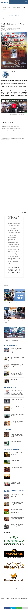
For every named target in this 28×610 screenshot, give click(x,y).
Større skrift (18, 29)
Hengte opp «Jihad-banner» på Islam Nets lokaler (11, 128)
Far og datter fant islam (16, 475)
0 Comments (8, 29)
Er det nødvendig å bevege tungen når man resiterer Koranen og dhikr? (17, 518)
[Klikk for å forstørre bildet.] (14, 50)
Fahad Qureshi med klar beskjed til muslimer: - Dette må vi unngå (14, 132)
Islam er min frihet (15, 460)
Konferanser (7, 30)
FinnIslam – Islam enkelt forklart (7, 8)
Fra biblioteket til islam (16, 467)
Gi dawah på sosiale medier (11, 340)
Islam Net (19, 28)
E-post (15, 30)
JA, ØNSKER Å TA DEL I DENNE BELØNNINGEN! (14, 270)
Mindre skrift (17, 29)
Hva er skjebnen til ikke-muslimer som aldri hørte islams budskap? (16, 511)
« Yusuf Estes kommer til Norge (15, 138)
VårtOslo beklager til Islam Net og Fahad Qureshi (11, 126)
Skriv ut (12, 30)
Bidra (6, 290)
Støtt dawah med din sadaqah (11, 302)
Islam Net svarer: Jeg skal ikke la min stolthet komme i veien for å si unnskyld (17, 373)
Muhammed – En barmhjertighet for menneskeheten (17, 9)
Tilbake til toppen (23, 212)
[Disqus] (14, 159)
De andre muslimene (16, 441)
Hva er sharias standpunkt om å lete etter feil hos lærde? (17, 503)
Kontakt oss (4, 124)
